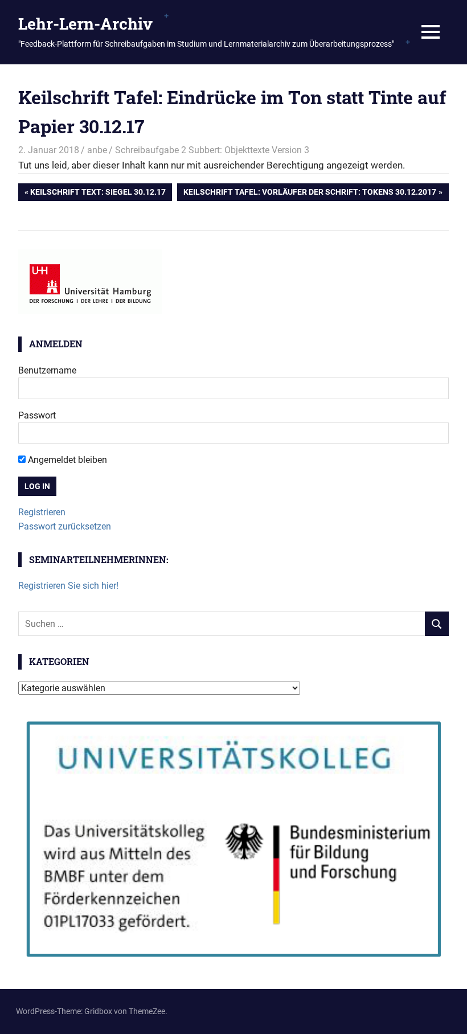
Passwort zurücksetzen (64, 526)
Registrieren (41, 512)
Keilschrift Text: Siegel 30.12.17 (98, 194)
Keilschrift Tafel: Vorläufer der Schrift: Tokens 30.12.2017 (309, 194)
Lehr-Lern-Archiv (85, 23)
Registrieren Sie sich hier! (68, 585)
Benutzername (47, 370)
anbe (97, 150)
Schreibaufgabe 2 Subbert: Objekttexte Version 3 (212, 150)
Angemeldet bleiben (66, 459)
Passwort (37, 415)
